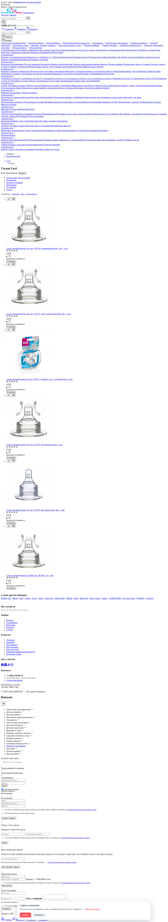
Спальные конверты (84, 71)
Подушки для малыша (55, 71)
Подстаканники (8, 88)
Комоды (104, 64)
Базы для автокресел (39, 81)
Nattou (104, 598)
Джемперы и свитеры (69, 140)
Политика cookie (13, 654)
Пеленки (34, 71)
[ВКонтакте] (5, 665)
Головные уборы (51, 140)
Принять (25, 915)
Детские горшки (8, 116)
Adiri (21, 598)
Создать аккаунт (8, 818)
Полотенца (109, 74)
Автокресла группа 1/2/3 (144, 78)
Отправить (6, 909)
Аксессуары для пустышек (79, 114)
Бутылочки (61, 50)
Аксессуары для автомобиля (87, 81)
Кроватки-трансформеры (12, 64)
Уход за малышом (35, 116)
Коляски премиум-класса (148, 57)
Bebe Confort (94, 598)
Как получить (12, 649)
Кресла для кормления (45, 126)
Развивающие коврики (100, 102)
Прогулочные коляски (63, 57)
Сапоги (19, 145)
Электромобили (46, 97)
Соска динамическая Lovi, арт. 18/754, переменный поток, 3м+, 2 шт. (37, 248)
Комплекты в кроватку (11, 74)
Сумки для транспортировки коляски (145, 85)
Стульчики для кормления (19, 67)
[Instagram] (11, 665)
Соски (80, 50)
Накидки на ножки (30, 88)
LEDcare (149, 598)
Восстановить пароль (10, 867)
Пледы (41, 71)
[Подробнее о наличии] (86, 256)
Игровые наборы (53, 102)
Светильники (68, 67)
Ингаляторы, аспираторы (131, 114)
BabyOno (49, 598)
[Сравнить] (8, 199)
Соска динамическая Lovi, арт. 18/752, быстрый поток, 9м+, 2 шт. (35, 510)
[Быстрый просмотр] (13, 199)
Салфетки (115, 114)
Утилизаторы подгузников (155, 114)
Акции (11, 149)
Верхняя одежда (100, 140)
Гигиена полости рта (100, 114)
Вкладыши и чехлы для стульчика (46, 67)
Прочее (100, 67)
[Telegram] (2, 665)
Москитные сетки (80, 85)
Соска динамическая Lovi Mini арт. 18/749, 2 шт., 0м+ (30, 575)
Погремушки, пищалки (129, 102)
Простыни (70, 71)
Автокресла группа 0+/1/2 (56, 78)
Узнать (4, 843)
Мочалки (35, 121)
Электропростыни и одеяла (106, 71)
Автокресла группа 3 (20, 81)
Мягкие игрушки (8, 104)
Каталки (35, 97)
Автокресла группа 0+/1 (33, 78)
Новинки (10, 642)
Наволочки (24, 71)
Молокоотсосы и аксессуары (42, 50)
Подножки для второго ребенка (88, 88)
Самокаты (17, 97)
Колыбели (45, 64)
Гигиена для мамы (9, 126)
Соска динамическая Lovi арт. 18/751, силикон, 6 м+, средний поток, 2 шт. (39, 379)
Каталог (8, 37)
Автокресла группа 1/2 (122, 78)
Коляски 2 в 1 (34, 57)
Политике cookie (93, 909)
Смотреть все (7, 55)
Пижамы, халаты (115, 140)
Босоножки (28, 145)
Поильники (71, 50)
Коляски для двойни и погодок (123, 57)
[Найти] (28, 18)
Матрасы (143, 71)
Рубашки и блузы (131, 140)
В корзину (11, 261)
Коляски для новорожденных (14, 57)
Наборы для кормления (41, 52)
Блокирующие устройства (75, 130)
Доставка (19, 149)
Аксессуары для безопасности (33, 130)
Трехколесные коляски (98, 57)
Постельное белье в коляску (116, 85)
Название (16, 194)
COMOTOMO (114, 598)
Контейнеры (127, 50)
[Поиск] (3, 22)
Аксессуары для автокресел (61, 81)
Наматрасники (154, 71)
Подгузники (22, 116)
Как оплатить (12, 647)
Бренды (4, 149)
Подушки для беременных (92, 74)
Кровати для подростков (61, 64)
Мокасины (38, 145)
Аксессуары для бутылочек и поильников (102, 50)
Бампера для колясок (48, 88)
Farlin (76, 598)
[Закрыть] (28, 32)
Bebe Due (84, 598)
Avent (34, 598)
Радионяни (92, 130)
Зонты (61, 88)
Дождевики (66, 85)
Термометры (62, 121)
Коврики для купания (21, 121)
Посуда (136, 50)
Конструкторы (75, 102)
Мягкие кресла (90, 67)
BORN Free (6, 598)
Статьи (56, 149)
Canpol (28, 598)
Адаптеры (69, 88)
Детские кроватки (32, 64)
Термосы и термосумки (150, 50)
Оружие (115, 102)
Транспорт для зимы (132, 97)
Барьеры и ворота (55, 130)
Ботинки (11, 145)
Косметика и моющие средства (28, 114)
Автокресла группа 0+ (11, 78)
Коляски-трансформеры (12, 59)
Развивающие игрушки (150, 102)
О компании (29, 149)
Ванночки (6, 121)
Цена (23, 194)
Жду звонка (6, 886)
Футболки (32, 140)
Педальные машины (63, 97)
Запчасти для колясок (15, 746)
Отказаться (39, 915)
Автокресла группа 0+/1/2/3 (80, 78)
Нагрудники (57, 52)
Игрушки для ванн (48, 121)
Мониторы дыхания (10, 130)
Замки (19, 88)
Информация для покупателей (27, 2)
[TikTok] (8, 665)
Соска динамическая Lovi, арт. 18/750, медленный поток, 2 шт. (34, 445)
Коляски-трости (81, 57)
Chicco (41, 598)
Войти (4, 786)
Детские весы (7, 114)
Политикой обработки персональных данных (81, 810)
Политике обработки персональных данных (62, 862)
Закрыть (22, 173)
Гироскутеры (91, 97)
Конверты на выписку (11, 93)
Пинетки (48, 145)
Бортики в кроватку (10, 71)
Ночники (78, 67)
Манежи (5, 109)
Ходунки (13, 109)
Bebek (15, 598)
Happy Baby (59, 598)
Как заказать (11, 645)
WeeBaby (140, 598)
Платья (89, 140)
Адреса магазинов (14, 680)
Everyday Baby (128, 598)
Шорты (82, 140)
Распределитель (8, 135)
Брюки (40, 140)
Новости (48, 149)
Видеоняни (103, 130)
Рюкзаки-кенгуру (63, 126)
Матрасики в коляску (51, 85)
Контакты (39, 149)
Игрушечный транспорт (12, 102)
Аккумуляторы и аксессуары (110, 97)
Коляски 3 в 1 (47, 57)
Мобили (86, 102)
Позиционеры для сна (129, 71)
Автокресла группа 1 (102, 78)
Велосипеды (7, 97)
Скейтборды (79, 97)
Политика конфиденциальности (20, 652)
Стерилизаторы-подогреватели (15, 50)
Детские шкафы (115, 64)
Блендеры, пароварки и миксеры (16, 52)
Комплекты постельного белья (66, 74)
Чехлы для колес (95, 85)
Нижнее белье (7, 140)
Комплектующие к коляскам (35, 59)
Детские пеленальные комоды (86, 64)
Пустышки (61, 114)
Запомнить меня (11, 789)
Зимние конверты (29, 93)
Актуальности (31, 194)
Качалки (22, 109)
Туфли (4, 145)
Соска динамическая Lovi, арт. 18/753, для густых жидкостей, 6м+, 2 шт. (38, 314)
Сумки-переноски (26, 126)
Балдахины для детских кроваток (37, 74)
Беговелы (26, 97)
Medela (69, 598)
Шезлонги (30, 109)
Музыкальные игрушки (34, 102)
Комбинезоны (20, 140)
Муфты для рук (34, 85)
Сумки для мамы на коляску (14, 85)
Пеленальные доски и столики (137, 64)
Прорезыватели (49, 114)
